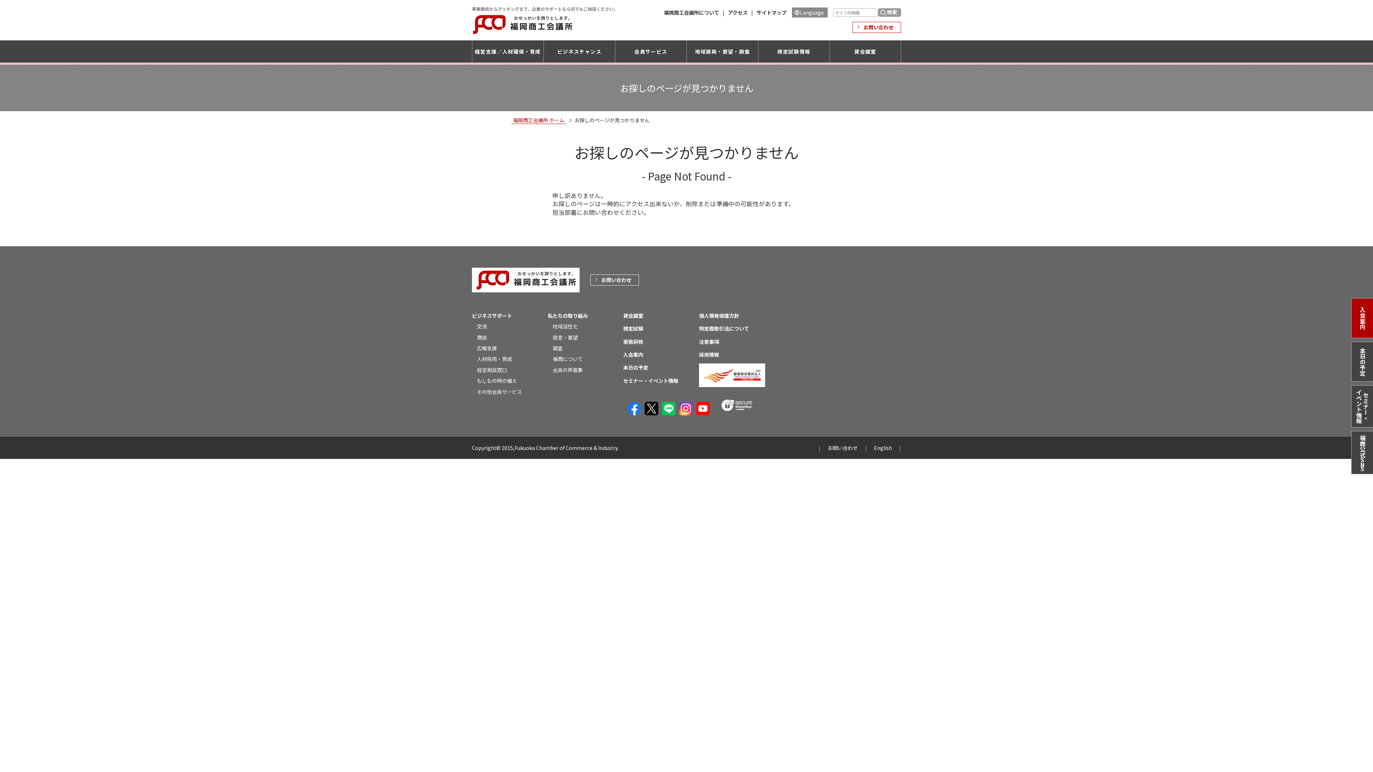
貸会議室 (865, 51)
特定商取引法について (724, 328)
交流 (482, 326)
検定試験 (633, 328)
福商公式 (1362, 454)
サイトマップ (772, 12)
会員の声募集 (568, 369)
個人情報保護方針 (719, 315)
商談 (482, 337)
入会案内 (1362, 318)
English (883, 447)
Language (812, 12)
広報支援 (487, 348)
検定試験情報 (793, 51)
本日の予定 (1362, 361)
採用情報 (709, 354)
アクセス (738, 12)
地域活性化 (565, 326)
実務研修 (633, 341)
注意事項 (709, 341)
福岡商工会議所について (691, 12)
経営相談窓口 (492, 369)
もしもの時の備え (497, 380)
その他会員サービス (499, 391)
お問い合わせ (878, 27)
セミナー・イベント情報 (1362, 406)
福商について (568, 358)
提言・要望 (565, 337)
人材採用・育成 (494, 358)
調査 (558, 348)
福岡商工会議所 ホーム (538, 120)
